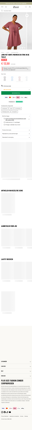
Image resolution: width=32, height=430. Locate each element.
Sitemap (26, 416)
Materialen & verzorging (7, 137)
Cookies (21, 416)
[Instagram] (2, 412)
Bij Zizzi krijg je (5, 116)
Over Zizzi (3, 376)
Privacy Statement (4, 416)
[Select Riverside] (12, 78)
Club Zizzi (3, 366)
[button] (27, 69)
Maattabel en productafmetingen (10, 133)
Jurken (7, 52)
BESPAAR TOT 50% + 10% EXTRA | (16, 3)
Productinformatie (6, 130)
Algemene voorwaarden (14, 416)
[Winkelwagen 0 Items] (30, 7)
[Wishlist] (27, 15)
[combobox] (16, 10)
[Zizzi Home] (16, 7)
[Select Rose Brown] (19, 78)
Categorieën (4, 361)
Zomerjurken (14, 111)
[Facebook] (5, 412)
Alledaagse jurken (14, 52)
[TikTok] (7, 412)
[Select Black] (4, 78)
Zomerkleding (18, 108)
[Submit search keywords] (2, 10)
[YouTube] (10, 412)
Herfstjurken (4, 108)
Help (2, 371)
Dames (2, 52)
